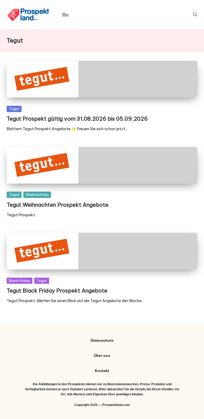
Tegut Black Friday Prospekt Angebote (57, 290)
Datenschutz (102, 340)
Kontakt (102, 371)
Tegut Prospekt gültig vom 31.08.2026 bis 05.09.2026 (77, 118)
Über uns (102, 355)
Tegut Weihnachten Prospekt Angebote (57, 204)
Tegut (14, 108)
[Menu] (65, 14)
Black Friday (19, 280)
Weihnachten (37, 194)
